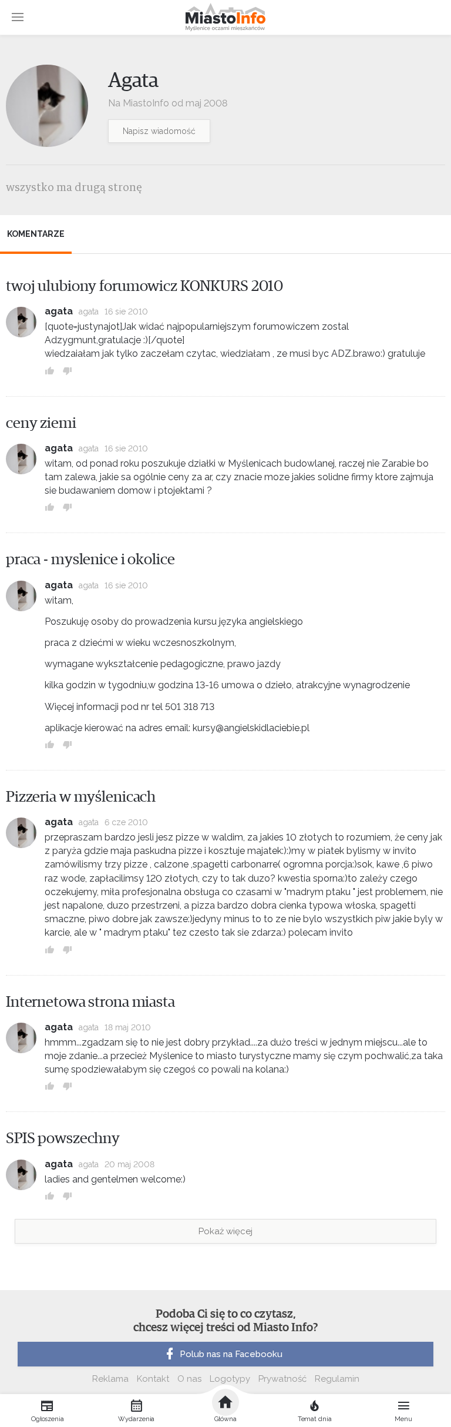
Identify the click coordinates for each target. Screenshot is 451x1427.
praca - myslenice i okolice (90, 559)
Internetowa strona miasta (90, 1002)
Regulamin (337, 1379)
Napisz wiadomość (159, 131)
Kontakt (153, 1379)
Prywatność (282, 1379)
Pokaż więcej (225, 1231)
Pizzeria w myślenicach (81, 797)
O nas (189, 1379)
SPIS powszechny (63, 1138)
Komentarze (36, 234)
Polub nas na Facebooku (231, 1354)
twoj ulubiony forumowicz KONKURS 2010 (144, 286)
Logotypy (230, 1379)
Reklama (110, 1379)
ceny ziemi (41, 423)
